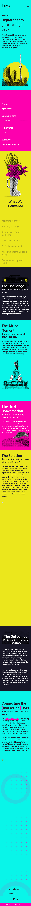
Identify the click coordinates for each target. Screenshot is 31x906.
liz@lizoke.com (12, 893)
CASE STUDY (5, 15)
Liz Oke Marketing (6, 6)
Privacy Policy (26, 904)
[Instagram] (17, 899)
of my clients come (12, 719)
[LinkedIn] (13, 899)
